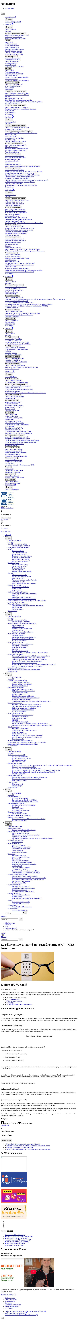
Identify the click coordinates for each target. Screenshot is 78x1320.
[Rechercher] (25, 912)
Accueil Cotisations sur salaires (14, 226)
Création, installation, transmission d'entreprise (18, 131)
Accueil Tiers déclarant (11, 320)
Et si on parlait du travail (12, 369)
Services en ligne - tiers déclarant (14, 204)
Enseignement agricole (11, 309)
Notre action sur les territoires (13, 407)
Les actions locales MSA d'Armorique (16, 362)
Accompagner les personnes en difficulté (17, 95)
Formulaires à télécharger (12, 454)
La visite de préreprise (11, 307)
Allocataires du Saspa (11, 79)
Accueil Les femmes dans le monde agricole (18, 386)
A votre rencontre (10, 398)
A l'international (9, 426)
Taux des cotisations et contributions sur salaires (19, 230)
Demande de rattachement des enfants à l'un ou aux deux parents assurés (28, 1146)
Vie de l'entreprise (10, 253)
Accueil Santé (9, 42)
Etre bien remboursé (11, 44)
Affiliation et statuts (10, 136)
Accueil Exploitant (10, 122)
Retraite (7, 68)
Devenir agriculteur (10, 134)
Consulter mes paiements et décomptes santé (19, 1147)
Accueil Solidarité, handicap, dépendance (17, 93)
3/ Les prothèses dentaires (14, 1001)
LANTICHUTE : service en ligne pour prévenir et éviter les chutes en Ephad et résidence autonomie (35, 299)
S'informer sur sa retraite (12, 72)
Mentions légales (10, 1298)
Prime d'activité (9, 88)
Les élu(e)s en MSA (11, 337)
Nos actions (8, 412)
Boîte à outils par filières (12, 316)
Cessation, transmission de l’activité (15, 141)
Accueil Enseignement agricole (14, 311)
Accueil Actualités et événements (14, 396)
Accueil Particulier (10, 29)
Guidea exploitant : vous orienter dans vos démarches (21, 185)
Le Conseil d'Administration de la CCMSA (18, 344)
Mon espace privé (10, 322)
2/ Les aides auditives (12, 999)
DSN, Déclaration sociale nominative (16, 212)
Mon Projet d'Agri (10, 140)
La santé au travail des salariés (14, 54)
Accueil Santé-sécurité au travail (14, 156)
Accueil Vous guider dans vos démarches (17, 107)
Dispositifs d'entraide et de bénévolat (16, 218)
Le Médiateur (9, 1308)
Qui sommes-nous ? (11, 400)
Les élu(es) (8, 351)
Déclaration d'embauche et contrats (15, 211)
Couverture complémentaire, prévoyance (17, 258)
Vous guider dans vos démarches (14, 105)
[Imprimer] (2, 935)
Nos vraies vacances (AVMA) (14, 428)
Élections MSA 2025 (11, 378)
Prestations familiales (11, 63)
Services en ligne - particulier (13, 37)
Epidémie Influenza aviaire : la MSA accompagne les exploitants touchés (26, 180)
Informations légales (11, 458)
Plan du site (8, 1303)
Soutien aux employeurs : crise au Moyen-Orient (19, 228)
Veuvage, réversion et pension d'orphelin (17, 77)
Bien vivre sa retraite (11, 75)
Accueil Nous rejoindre (12, 476)
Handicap (7, 96)
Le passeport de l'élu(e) (11, 356)
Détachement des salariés (12, 261)
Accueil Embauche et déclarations (15, 209)
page (5, 1125)
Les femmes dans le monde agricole (15, 384)
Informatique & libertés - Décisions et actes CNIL (19, 465)
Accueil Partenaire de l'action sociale (16, 287)
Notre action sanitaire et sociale (14, 435)
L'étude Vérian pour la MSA (13, 387)
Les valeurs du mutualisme (13, 340)
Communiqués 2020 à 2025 (13, 472)
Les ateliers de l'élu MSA (12, 360)
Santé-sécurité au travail (12, 154)
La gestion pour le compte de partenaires (17, 424)
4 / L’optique (10, 1003)
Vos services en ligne (11, 293)
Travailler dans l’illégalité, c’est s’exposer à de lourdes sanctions (24, 223)
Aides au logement (10, 65)
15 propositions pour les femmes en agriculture (19, 389)
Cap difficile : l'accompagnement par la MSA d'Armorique (22, 175)
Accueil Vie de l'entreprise (12, 254)
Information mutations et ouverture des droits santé (20, 263)
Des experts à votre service (13, 159)
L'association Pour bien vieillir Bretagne (17, 80)
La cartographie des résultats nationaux (16, 382)
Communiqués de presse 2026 (14, 470)
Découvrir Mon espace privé (13, 451)
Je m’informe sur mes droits (13, 103)
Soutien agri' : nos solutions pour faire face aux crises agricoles (23, 102)
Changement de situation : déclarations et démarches (20, 109)
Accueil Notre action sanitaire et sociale (16, 437)
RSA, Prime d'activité (11, 82)
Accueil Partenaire (10, 281)
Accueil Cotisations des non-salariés (15, 145)
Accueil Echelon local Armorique (15, 365)
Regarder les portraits (7, 1294)
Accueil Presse (9, 469)
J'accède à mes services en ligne (14, 33)
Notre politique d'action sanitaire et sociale (17, 438)
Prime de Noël (9, 89)
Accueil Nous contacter (12, 481)
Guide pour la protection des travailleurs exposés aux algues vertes (24, 251)
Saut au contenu (9, 8)
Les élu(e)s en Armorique (12, 346)
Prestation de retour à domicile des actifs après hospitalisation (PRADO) (26, 306)
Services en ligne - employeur (13, 202)
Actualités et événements (12, 394)
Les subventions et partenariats (14, 290)
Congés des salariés (10, 266)
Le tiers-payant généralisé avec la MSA (16, 301)
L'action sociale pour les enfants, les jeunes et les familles (22, 440)
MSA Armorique (10, 923)
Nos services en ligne (11, 447)
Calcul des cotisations (11, 147)
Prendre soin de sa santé (12, 47)
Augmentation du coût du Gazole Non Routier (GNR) (21, 173)
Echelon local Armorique (12, 363)
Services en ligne (10, 324)
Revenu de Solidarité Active (13, 86)
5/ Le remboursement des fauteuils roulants (19, 1004)
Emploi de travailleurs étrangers (14, 221)
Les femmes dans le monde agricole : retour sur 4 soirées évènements (25, 393)
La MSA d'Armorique (11, 404)
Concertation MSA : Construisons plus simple (18, 433)
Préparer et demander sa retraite (14, 74)
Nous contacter (9, 114)
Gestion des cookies (11, 1299)
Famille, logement (10, 56)
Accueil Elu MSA (10, 333)
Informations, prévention (12, 161)
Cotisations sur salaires (12, 224)
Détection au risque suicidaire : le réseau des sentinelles (21, 367)
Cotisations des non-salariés (13, 143)
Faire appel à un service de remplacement (17, 178)
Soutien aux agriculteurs (12, 168)
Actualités (8, 31)
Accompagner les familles (12, 59)
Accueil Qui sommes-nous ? (13, 402)
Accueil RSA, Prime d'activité (14, 84)
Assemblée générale (11, 353)
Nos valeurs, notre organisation (14, 405)
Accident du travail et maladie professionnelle (18, 219)
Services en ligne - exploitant (13, 129)
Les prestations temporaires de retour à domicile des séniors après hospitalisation (29, 304)
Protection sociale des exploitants (14, 138)
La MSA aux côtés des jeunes (13, 418)
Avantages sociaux (10, 260)
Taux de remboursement (12, 45)
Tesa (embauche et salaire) (12, 214)
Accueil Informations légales (13, 460)
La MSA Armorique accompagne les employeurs (19, 265)
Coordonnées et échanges (12, 483)
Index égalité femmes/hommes (14, 461)
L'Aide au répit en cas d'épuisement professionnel (19, 176)
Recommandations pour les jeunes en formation (19, 315)
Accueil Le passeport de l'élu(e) (14, 358)
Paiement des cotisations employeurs (15, 233)
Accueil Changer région (12, 489)
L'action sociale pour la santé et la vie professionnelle (20, 442)
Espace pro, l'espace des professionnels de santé (19, 302)
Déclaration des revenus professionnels (16, 148)
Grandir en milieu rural (11, 292)
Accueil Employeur (10, 195)
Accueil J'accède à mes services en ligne (17, 35)
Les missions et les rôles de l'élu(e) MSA (17, 342)
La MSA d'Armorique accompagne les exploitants (20, 182)
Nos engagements (10, 409)
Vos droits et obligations (12, 152)
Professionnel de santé (11, 295)
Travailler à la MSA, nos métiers (14, 477)
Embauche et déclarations (12, 207)
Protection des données (11, 1306)
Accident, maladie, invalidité (13, 52)
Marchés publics (9, 463)
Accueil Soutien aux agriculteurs (14, 170)
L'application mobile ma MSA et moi (16, 456)
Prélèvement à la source (12, 216)
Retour (10, 19)
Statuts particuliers (10, 112)
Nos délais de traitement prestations (15, 38)
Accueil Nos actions (11, 414)
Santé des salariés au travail (13, 256)
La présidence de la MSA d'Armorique (16, 349)
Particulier (8, 925)
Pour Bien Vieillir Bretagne (13, 421)
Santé (7, 40)
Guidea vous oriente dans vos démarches (17, 268)
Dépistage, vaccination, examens (14, 49)
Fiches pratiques (9, 110)
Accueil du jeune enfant (12, 61)
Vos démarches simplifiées (12, 430)
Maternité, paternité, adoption (13, 51)
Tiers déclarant (9, 318)
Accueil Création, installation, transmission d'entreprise (21, 133)
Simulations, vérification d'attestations (16, 452)
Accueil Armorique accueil (13, 22)
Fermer (9, 538)
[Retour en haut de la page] (2, 1318)
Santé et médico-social (11, 416)
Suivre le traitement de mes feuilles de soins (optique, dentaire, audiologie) (28, 1149)
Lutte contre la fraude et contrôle (14, 423)
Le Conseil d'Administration (13, 354)
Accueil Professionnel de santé (14, 297)
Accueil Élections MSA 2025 (13, 380)
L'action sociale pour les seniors (14, 444)
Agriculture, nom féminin (12, 391)
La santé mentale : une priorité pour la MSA (18, 431)
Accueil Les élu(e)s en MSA (13, 339)
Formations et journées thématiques (15, 157)
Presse (7, 467)
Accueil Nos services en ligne (13, 449)
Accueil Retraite (9, 70)
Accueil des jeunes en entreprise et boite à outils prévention (22, 166)
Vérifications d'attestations (12, 205)
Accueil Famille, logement (12, 58)
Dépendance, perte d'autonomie (14, 98)
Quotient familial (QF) (11, 445)
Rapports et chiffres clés (12, 410)
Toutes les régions (10, 1301)
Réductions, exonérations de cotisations (16, 232)
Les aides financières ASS (12, 288)
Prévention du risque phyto (13, 164)
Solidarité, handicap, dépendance (14, 91)
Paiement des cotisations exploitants (15, 150)
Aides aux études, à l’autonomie (14, 66)
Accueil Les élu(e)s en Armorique (15, 347)
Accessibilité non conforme (13, 1305)
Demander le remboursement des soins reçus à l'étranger (23, 1144)
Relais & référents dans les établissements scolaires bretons (22, 313)
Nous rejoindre (9, 474)
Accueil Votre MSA (11, 377)
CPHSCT (7, 162)
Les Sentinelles (9, 419)
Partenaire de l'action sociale (13, 285)
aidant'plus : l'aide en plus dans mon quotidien (18, 100)
